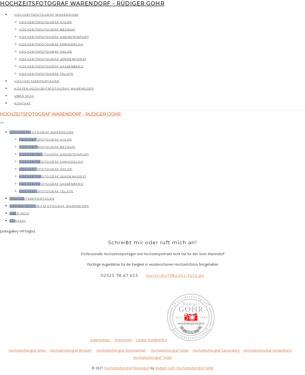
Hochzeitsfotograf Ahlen (45, 22)
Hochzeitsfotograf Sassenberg (51, 66)
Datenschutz (100, 340)
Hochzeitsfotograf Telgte (46, 74)
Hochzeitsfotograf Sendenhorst (52, 59)
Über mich (24, 96)
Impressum (123, 340)
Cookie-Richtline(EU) (151, 340)
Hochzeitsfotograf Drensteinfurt (54, 37)
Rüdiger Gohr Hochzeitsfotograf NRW (184, 368)
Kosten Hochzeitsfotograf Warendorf (54, 88)
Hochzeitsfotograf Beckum (47, 29)
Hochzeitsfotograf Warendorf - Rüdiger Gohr (82, 3)
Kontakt (22, 103)
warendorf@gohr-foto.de (175, 275)
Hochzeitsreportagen (36, 81)
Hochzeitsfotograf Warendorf (46, 14)
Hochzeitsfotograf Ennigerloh (51, 44)
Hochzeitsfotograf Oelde (45, 51)
